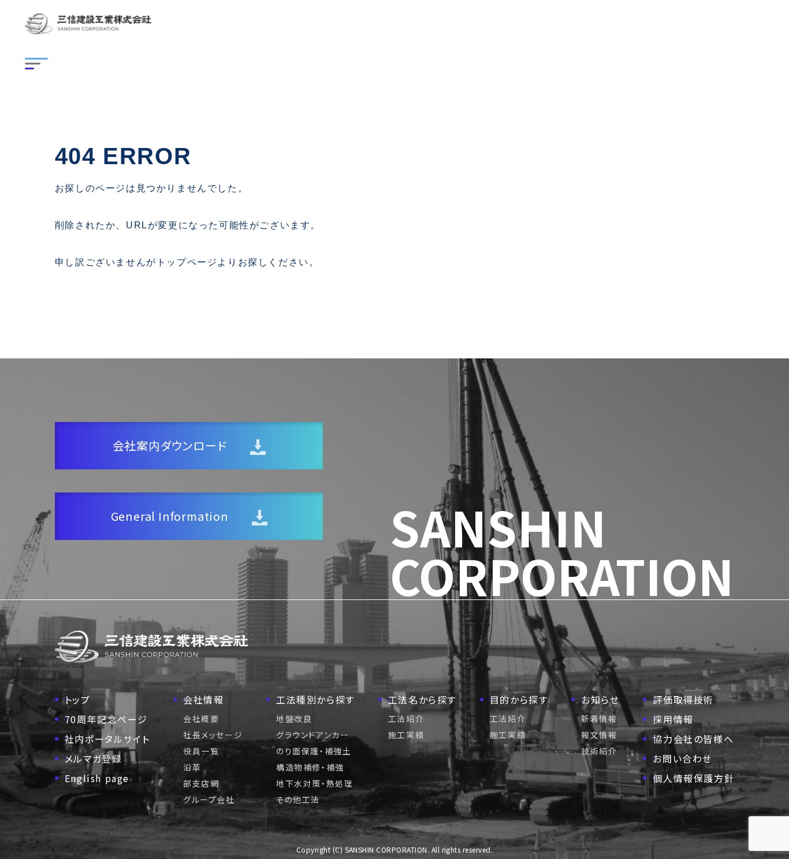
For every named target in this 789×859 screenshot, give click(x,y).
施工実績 (406, 734)
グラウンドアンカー (312, 734)
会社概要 (201, 718)
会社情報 (203, 699)
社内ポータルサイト (107, 738)
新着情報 (599, 718)
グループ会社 (209, 799)
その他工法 (298, 799)
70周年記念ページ (106, 719)
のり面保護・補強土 (313, 751)
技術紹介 (599, 751)
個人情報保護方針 (693, 778)
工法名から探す (422, 699)
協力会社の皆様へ (693, 738)
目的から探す (519, 699)
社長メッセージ (213, 734)
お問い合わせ (682, 758)
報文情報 (599, 734)
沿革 (192, 767)
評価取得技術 (683, 699)
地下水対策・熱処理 (314, 783)
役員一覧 (201, 751)
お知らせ (600, 699)
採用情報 (673, 719)
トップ (78, 699)
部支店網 (201, 783)
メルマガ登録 (93, 758)
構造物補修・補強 (310, 767)
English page (97, 778)
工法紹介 (406, 718)
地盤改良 (294, 718)
